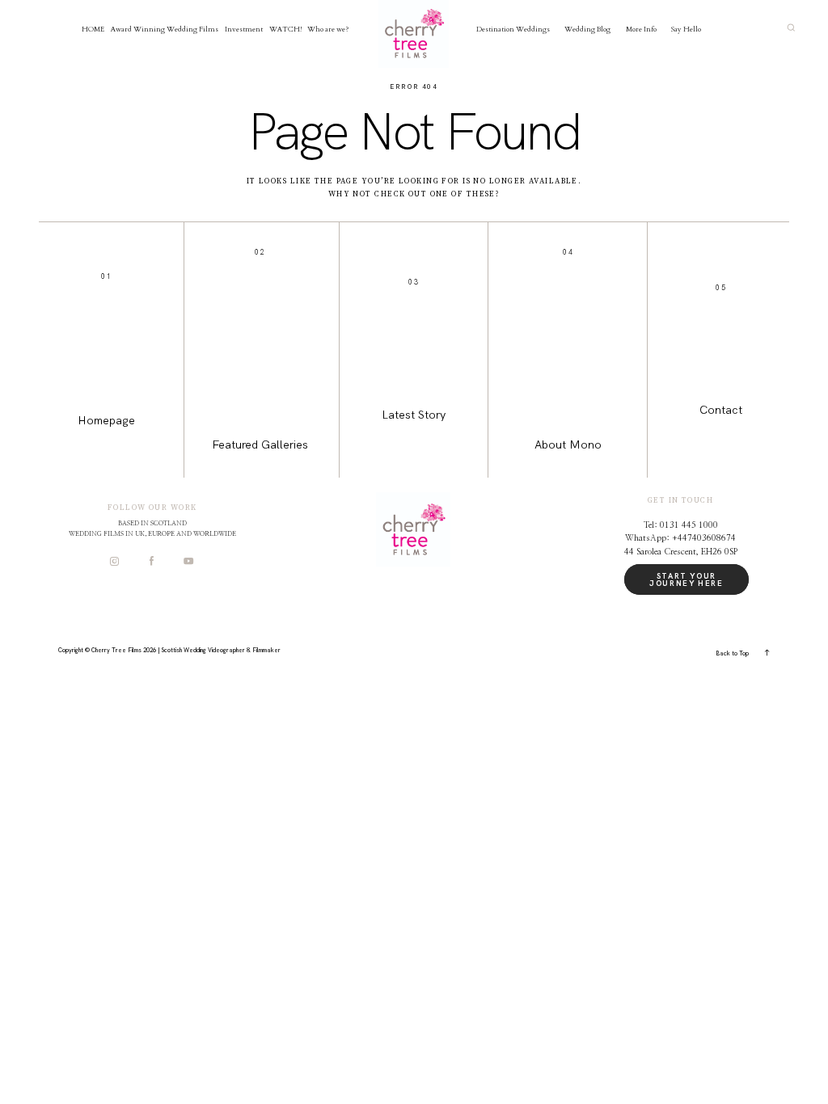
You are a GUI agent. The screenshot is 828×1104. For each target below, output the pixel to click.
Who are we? (328, 29)
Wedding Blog (587, 29)
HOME (93, 29)
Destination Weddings (513, 29)
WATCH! (285, 29)
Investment (244, 29)
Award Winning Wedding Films (164, 29)
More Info (641, 29)
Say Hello (686, 29)
